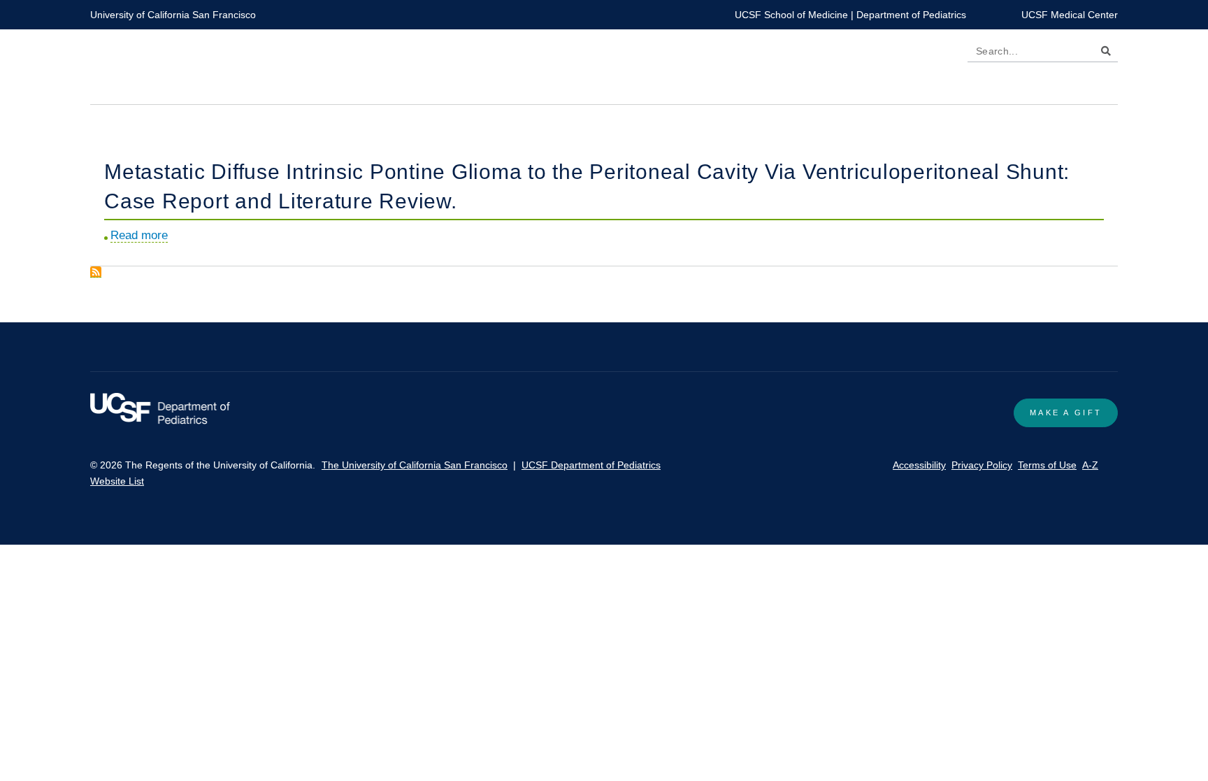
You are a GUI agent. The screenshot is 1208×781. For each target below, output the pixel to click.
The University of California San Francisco (415, 465)
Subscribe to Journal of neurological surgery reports (95, 272)
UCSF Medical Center (1069, 14)
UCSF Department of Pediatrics (591, 465)
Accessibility (919, 465)
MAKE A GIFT (1066, 412)
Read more (139, 236)
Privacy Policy (981, 465)
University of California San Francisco (173, 14)
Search (1102, 53)
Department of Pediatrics (911, 14)
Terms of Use (1047, 465)
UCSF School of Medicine (791, 14)
